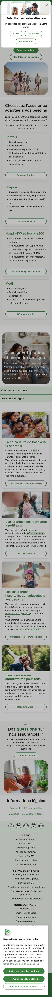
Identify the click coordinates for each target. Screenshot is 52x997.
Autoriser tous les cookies (24, 971)
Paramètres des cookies (24, 986)
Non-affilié (33, 33)
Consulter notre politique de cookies (21, 963)
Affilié (16, 33)
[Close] (47, 5)
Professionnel (26, 41)
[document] (26, 24)
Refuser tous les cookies (24, 978)
